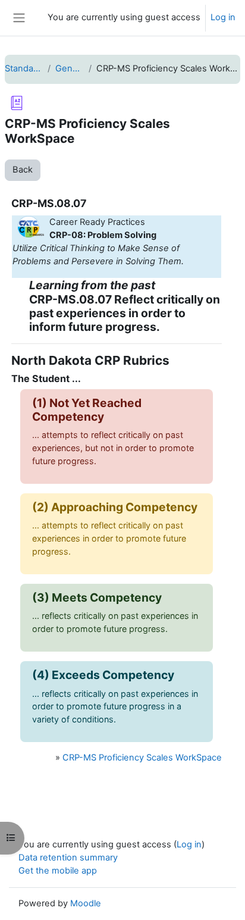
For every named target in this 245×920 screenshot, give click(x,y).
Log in (223, 17)
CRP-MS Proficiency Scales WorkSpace (142, 757)
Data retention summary (68, 857)
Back (22, 169)
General (69, 68)
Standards (24, 68)
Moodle (85, 903)
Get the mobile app (57, 870)
